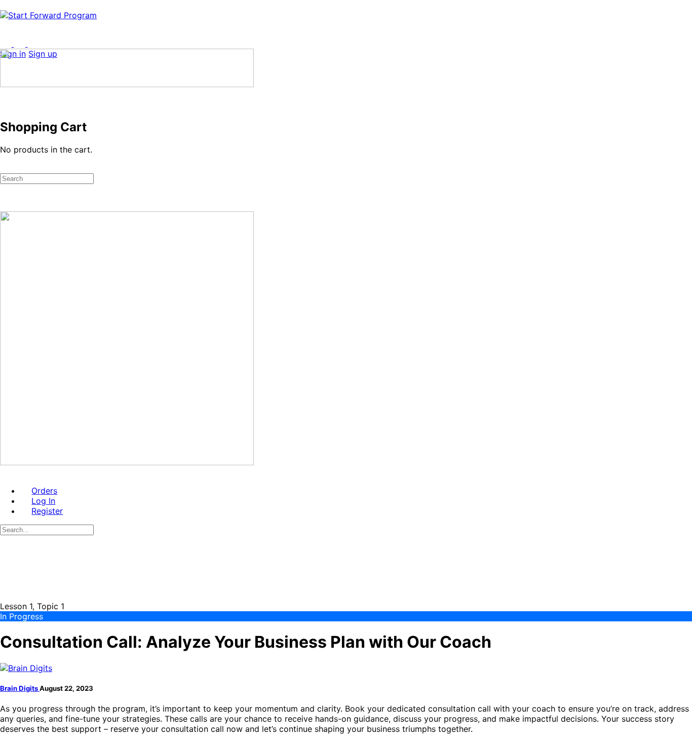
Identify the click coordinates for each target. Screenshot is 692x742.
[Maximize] (33, 44)
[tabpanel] (346, 718)
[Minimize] (47, 44)
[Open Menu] (5, 44)
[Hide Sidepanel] (5, 168)
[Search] (5, 94)
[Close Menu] (5, 472)
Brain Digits (20, 688)
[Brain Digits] (26, 668)
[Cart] (5, 104)
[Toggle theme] (14, 44)
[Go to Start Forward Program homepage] (48, 15)
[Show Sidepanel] (19, 168)
